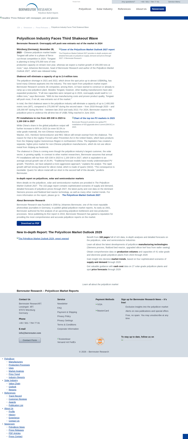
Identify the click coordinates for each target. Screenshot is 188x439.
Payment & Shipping (67, 312)
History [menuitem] (12, 414)
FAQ (59, 308)
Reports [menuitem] (12, 390)
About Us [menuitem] (141, 9)
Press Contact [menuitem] (15, 436)
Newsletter (62, 303)
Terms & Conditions (66, 324)
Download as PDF (30, 223)
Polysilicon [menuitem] (85, 9)
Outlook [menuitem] (12, 386)
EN (18, 28)
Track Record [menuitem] (15, 396)
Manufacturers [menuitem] (16, 362)
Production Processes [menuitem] (19, 365)
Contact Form (30, 340)
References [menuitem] (124, 9)
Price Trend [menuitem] (14, 374)
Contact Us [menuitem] (14, 421)
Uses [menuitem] (11, 368)
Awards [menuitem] (12, 402)
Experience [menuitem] (14, 417)
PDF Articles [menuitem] (15, 433)
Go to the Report (96, 279)
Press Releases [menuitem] (16, 430)
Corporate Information (68, 329)
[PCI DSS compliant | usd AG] (100, 341)
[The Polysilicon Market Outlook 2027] (87, 49)
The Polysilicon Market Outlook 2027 (81, 195)
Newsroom (28, 28)
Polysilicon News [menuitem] (17, 427)
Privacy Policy (64, 316)
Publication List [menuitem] (16, 405)
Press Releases (42, 28)
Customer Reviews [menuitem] (18, 399)
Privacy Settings (65, 320)
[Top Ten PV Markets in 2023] (93, 118)
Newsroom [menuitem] (158, 9)
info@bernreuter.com (30, 333)
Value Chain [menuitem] (14, 383)
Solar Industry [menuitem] (104, 9)
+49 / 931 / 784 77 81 (150, 2)
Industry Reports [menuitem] (17, 377)
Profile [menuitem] (12, 411)
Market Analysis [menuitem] (16, 371)
